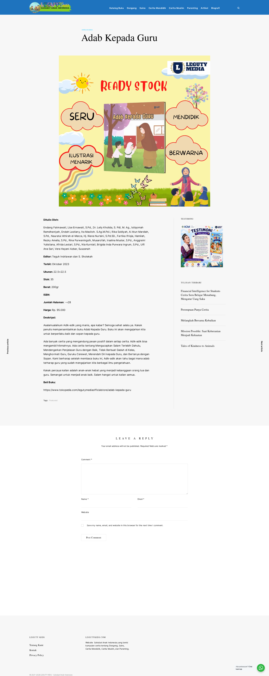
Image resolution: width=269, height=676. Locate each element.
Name (85, 499)
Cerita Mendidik (157, 8)
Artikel (204, 8)
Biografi (215, 8)
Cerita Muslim (176, 8)
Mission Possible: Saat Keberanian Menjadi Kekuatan (201, 333)
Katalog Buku (116, 8)
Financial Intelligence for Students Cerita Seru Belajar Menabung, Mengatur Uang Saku (200, 295)
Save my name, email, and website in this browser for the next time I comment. (125, 525)
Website (85, 512)
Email (141, 499)
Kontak (33, 650)
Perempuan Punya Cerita (195, 309)
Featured (53, 400)
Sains (143, 8)
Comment (86, 459)
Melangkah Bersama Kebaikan (198, 320)
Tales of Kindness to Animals (197, 346)
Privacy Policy (36, 655)
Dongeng (132, 8)
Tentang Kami (36, 645)
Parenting (192, 8)
